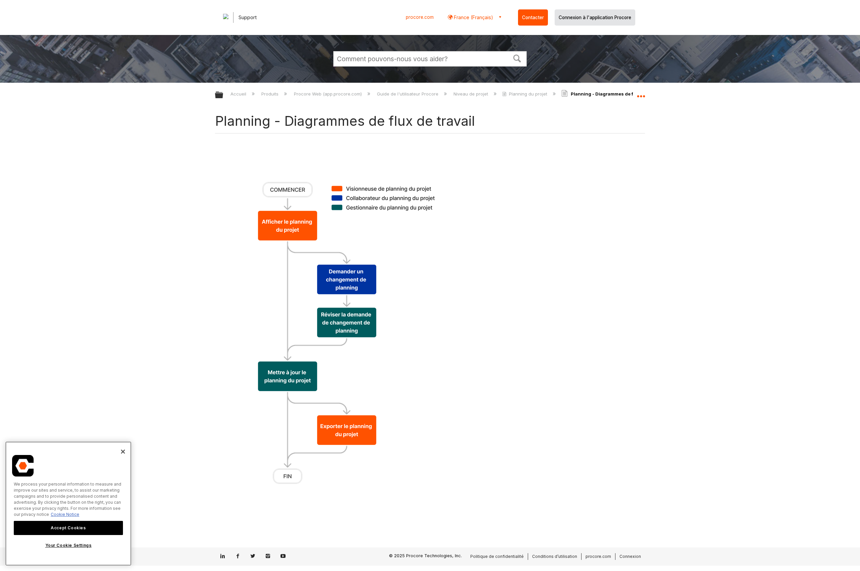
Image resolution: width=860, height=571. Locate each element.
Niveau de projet (471, 94)
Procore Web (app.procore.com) (328, 94)
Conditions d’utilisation (554, 556)
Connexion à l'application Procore (595, 17)
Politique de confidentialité (497, 556)
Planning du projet (528, 94)
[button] (517, 57)
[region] (68, 504)
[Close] (123, 451)
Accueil (239, 94)
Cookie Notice (65, 514)
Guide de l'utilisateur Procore (408, 94)
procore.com (420, 17)
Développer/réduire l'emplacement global (641, 93)
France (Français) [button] (473, 17)
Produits (270, 94)
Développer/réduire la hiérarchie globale (223, 95)
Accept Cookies (68, 527)
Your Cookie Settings (68, 545)
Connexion (630, 556)
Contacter (533, 17)
